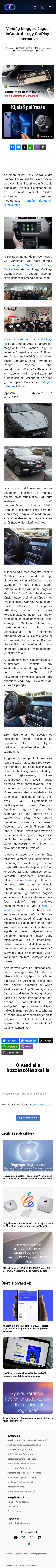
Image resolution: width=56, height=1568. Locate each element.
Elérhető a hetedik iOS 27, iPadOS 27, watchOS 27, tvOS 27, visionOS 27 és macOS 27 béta (26, 1269)
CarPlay (18, 51)
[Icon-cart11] (35, 7)
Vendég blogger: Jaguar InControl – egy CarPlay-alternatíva (28, 33)
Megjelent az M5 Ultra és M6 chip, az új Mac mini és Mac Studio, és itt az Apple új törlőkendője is (28, 1224)
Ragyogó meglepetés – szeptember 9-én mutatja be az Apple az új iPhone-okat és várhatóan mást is (27, 1179)
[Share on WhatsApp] (30, 147)
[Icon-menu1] (50, 7)
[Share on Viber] (37, 147)
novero (29, 880)
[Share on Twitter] (24, 147)
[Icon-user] (42, 7)
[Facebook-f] (15, 1537)
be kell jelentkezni (40, 1104)
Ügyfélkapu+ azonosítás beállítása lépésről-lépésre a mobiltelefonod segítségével (25, 1374)
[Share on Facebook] (12, 147)
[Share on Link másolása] (43, 147)
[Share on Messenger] (18, 147)
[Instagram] (31, 1537)
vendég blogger (27, 51)
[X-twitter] (23, 1537)
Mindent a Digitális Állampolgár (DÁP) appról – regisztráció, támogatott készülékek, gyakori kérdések (26, 1329)
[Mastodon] (39, 1537)
